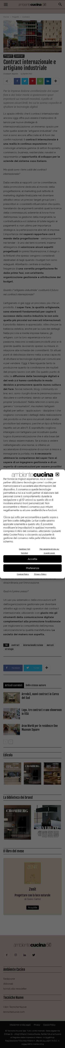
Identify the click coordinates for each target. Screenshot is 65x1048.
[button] (57, 474)
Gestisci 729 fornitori (24, 551)
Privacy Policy (40, 574)
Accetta (32, 558)
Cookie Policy (23, 574)
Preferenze (32, 568)
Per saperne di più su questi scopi (49, 551)
